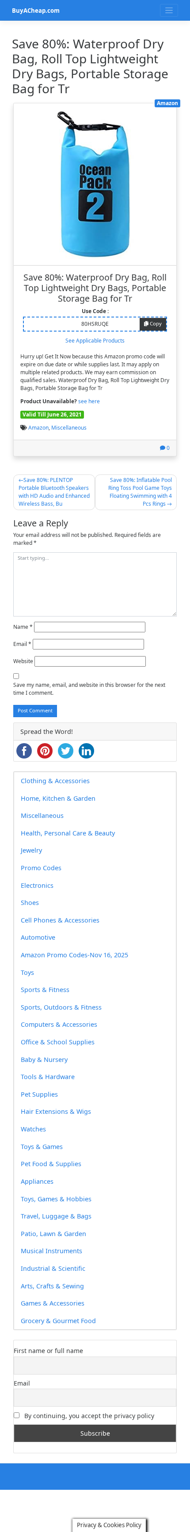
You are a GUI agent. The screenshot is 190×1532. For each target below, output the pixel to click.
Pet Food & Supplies (51, 1164)
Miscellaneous (69, 427)
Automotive (38, 937)
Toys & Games (42, 1146)
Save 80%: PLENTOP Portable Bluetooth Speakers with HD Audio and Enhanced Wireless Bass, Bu (54, 491)
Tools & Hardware (48, 1076)
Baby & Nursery (44, 1059)
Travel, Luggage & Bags (56, 1216)
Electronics (37, 885)
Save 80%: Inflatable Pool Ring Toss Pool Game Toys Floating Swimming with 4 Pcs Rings (140, 491)
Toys (27, 972)
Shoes (30, 902)
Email (22, 644)
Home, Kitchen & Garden (58, 798)
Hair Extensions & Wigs (56, 1111)
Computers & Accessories (59, 1024)
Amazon (38, 427)
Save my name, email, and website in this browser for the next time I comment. (89, 689)
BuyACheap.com (36, 11)
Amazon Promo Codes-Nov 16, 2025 (74, 955)
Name (23, 627)
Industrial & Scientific (53, 1268)
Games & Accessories (52, 1303)
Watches (33, 1129)
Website (23, 661)
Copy (155, 323)
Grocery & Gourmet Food (58, 1321)
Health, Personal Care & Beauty (68, 833)
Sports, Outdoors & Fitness (61, 1007)
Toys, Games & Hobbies (56, 1199)
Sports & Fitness (45, 989)
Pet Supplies (39, 1094)
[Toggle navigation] (169, 10)
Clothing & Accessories (55, 781)
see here (89, 401)
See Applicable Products (95, 340)
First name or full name (48, 1350)
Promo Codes (41, 868)
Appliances (37, 1181)
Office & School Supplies (58, 1042)
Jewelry (31, 850)
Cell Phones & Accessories (60, 920)
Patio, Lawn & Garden (53, 1233)
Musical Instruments (51, 1251)
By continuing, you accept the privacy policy (88, 1416)
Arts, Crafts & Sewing (52, 1286)
